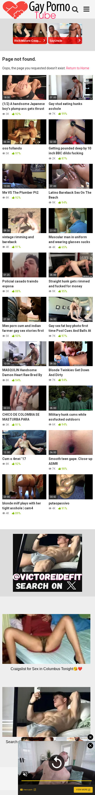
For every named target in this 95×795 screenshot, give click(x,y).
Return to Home (77, 68)
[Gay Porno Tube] (36, 10)
